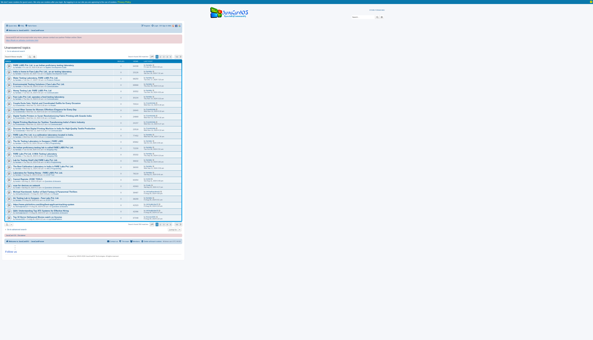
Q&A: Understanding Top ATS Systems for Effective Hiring (41, 211)
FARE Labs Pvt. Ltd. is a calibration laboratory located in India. (43, 135)
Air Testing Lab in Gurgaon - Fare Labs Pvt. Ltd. (36, 198)
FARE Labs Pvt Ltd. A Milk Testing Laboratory (35, 154)
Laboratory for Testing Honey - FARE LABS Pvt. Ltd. (38, 173)
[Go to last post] (154, 65)
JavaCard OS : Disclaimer (15, 235)
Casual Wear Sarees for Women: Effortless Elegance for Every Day (44, 109)
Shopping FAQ (51, 150)
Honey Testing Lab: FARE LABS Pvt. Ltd (32, 90)
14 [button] (177, 56)
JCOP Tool (50, 175)
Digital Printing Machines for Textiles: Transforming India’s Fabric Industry (49, 122)
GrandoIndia (20, 105)
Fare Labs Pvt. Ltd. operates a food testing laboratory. (39, 97)
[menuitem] (21, 26)
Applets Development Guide (56, 67)
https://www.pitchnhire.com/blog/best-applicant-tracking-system (43, 204)
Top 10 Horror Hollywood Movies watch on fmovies (37, 217)
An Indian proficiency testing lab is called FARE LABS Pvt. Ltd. (43, 147)
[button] (152, 57)
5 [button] (170, 56)
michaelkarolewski (22, 194)
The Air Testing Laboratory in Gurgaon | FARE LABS (38, 141)
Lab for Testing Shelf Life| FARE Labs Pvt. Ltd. (35, 160)
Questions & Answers (55, 137)
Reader (53, 105)
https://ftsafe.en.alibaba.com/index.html (22, 40)
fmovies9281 (20, 219)
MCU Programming (53, 143)
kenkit (17, 181)
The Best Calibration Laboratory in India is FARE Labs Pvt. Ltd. (43, 166)
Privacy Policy (124, 2)
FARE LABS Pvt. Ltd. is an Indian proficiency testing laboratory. (43, 65)
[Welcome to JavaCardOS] (229, 12)
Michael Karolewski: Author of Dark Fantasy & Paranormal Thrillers (45, 192)
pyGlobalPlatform (55, 219)
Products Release (53, 80)
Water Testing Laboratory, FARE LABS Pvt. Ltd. (35, 78)
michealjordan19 (21, 206)
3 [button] (163, 56)
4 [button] (167, 56)
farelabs (18, 67)
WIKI (383, 10)
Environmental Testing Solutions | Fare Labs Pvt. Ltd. (39, 84)
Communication (52, 86)
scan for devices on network (26, 185)
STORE (372, 10)
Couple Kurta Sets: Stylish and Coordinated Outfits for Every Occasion (47, 103)
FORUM (378, 10)
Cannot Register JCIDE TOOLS (27, 179)
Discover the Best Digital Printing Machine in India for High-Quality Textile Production (54, 128)
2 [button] (160, 56)
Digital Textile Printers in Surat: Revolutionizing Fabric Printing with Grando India (52, 116)
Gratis (17, 188)
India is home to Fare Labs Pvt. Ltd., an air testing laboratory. (42, 71)
